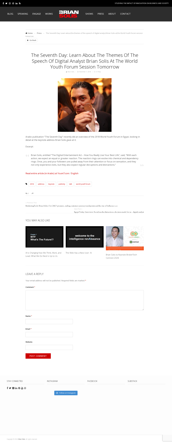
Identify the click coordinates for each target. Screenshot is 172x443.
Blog (10, 13)
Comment (30, 287)
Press (101, 13)
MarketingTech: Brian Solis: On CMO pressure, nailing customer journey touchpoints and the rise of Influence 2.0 (71, 206)
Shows (89, 13)
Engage (36, 13)
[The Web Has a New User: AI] (84, 237)
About (112, 13)
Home (30, 33)
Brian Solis (69, 14)
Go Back (32, 40)
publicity (62, 184)
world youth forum (83, 184)
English (74, 173)
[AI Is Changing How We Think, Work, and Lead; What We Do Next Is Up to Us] (44, 237)
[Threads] (13, 3)
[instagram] (10, 3)
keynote (51, 184)
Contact (125, 13)
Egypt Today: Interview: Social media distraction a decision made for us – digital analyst (109, 212)
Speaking (23, 13)
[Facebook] (3, 3)
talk (70, 184)
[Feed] (20, 3)
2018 (32, 184)
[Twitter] (6, 3)
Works (49, 13)
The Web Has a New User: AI (79, 252)
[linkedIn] (16, 3)
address (41, 184)
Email (29, 329)
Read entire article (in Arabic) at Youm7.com (47, 173)
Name (29, 316)
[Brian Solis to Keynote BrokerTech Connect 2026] (124, 238)
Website (29, 342)
